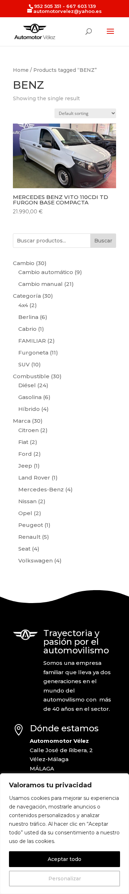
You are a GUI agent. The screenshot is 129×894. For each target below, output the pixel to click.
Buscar (103, 240)
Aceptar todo (64, 859)
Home (21, 70)
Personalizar (64, 878)
